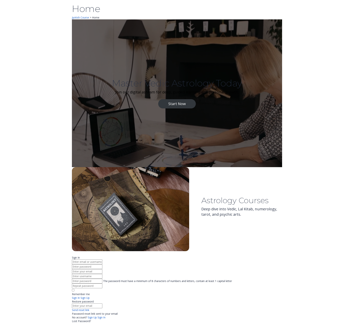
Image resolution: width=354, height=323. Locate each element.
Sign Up (93, 317)
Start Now (177, 103)
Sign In (101, 317)
